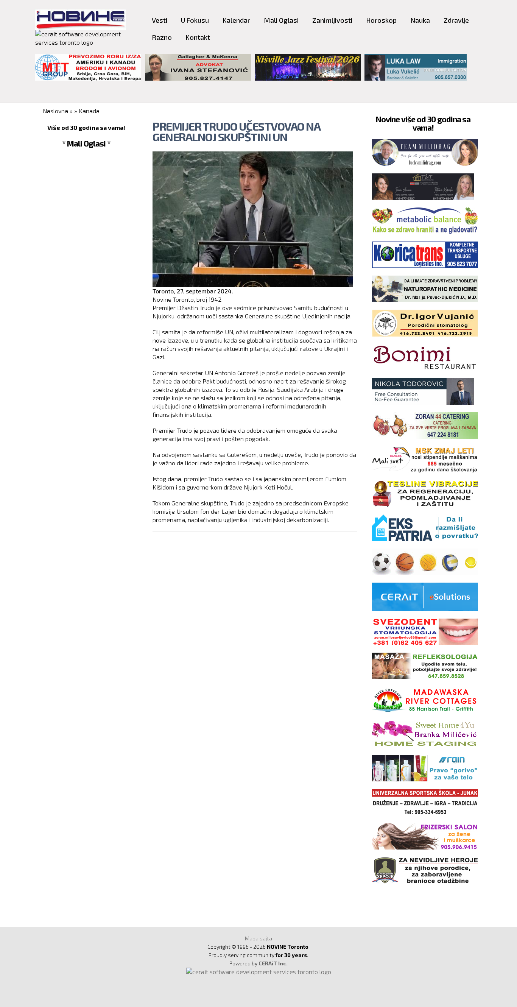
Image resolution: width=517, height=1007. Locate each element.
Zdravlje (456, 20)
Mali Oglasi (281, 20)
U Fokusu (195, 20)
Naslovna (55, 110)
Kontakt (197, 37)
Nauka (420, 20)
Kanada (89, 110)
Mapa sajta (258, 938)
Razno (162, 37)
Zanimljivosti (332, 20)
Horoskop (381, 20)
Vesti (159, 20)
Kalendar (236, 20)
